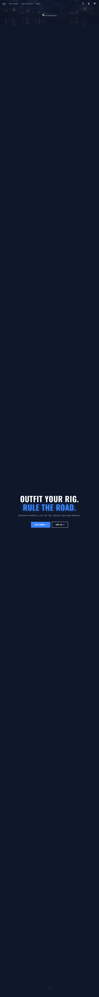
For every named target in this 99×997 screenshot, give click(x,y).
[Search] (83, 4)
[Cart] (94, 4)
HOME (4, 4)
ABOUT (38, 4)
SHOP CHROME (13, 4)
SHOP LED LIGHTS (27, 4)
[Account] (89, 4)
